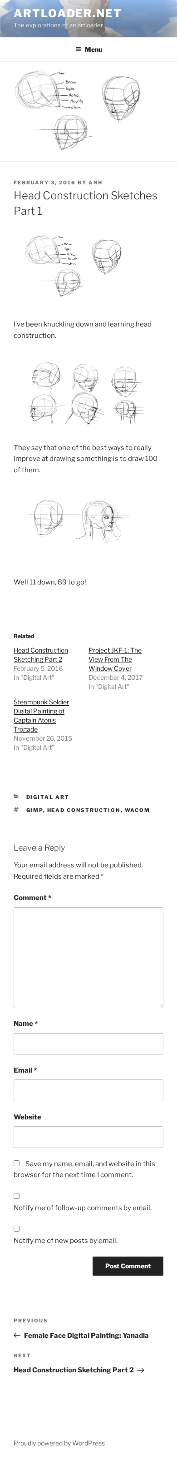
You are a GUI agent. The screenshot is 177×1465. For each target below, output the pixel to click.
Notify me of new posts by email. (66, 1241)
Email (25, 1070)
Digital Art (48, 797)
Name (26, 1024)
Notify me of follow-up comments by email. (83, 1208)
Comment (32, 898)
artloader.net (68, 13)
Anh (95, 182)
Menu (93, 49)
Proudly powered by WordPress (59, 1443)
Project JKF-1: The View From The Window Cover (115, 659)
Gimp (34, 810)
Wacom (138, 810)
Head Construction (84, 810)
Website (27, 1117)
